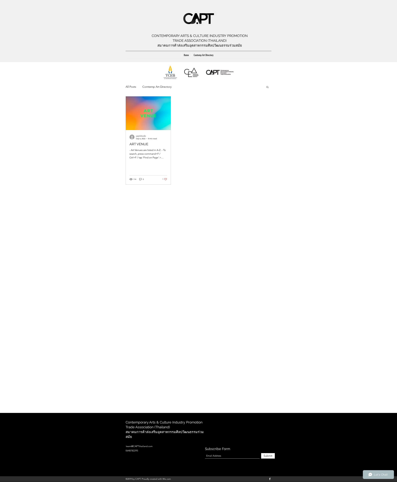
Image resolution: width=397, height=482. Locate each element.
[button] (267, 87)
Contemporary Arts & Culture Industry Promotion (164, 422)
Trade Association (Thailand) (148, 427)
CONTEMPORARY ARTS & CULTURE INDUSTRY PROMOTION (200, 36)
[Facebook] (269, 478)
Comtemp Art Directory (157, 86)
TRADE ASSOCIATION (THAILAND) (200, 40)
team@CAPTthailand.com (139, 446)
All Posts (131, 86)
